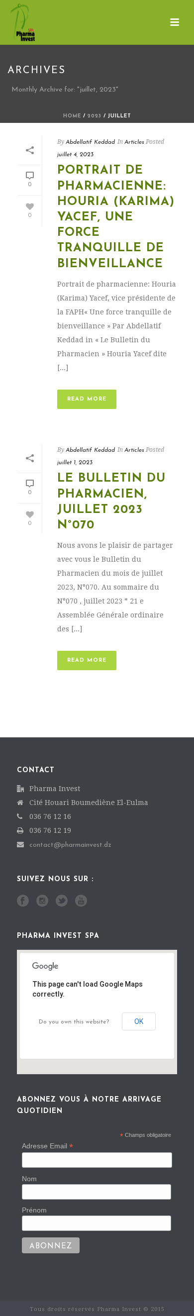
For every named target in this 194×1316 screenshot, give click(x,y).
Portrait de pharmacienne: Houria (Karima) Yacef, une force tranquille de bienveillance (116, 217)
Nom (29, 1179)
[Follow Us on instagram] (42, 901)
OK (138, 1021)
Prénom (34, 1210)
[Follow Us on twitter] (62, 901)
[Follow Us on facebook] (23, 901)
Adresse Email (47, 1146)
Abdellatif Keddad (90, 142)
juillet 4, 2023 (75, 155)
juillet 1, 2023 (75, 463)
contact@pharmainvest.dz (70, 845)
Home (72, 116)
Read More (86, 399)
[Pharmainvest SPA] (12, 22)
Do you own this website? (74, 1022)
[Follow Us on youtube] (81, 901)
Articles (134, 142)
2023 (94, 116)
